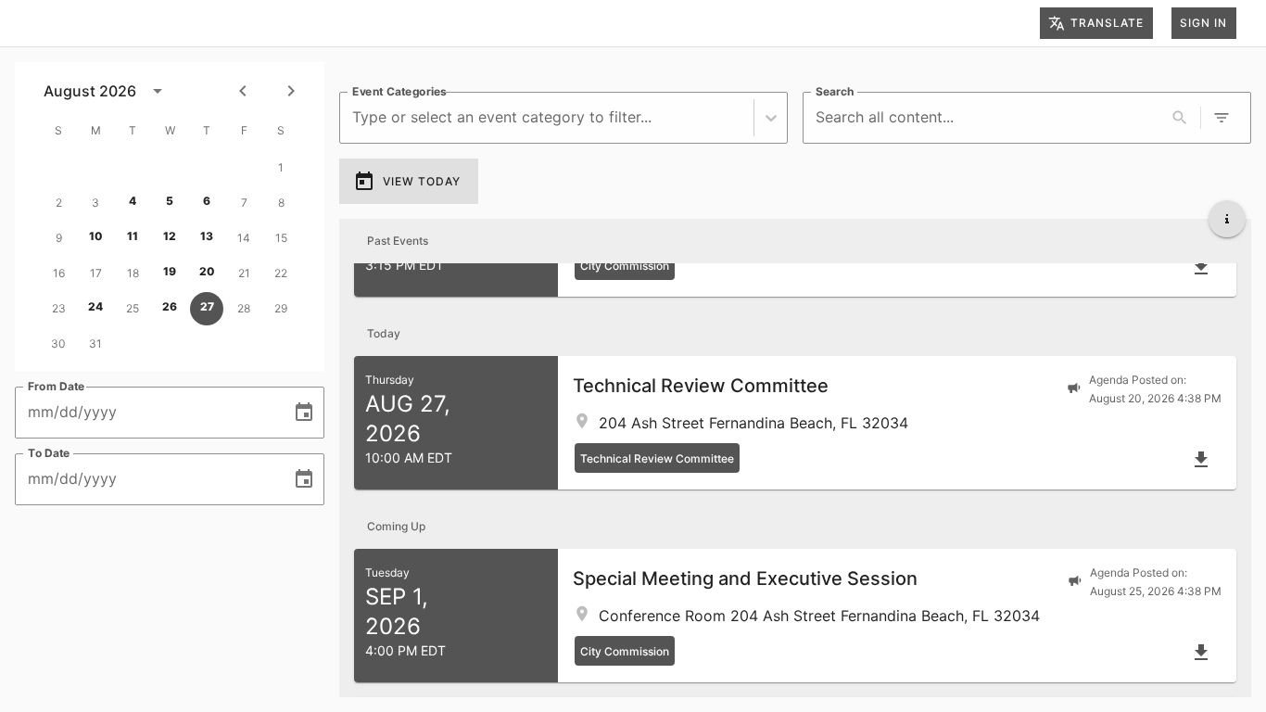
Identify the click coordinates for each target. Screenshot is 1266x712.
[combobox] (354, 117)
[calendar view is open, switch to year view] (157, 91)
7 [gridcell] (244, 203)
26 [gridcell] (169, 306)
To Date (49, 453)
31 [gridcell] (95, 343)
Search (835, 91)
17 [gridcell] (96, 273)
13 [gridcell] (206, 236)
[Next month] (291, 91)
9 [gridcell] (59, 238)
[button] (795, 423)
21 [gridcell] (244, 273)
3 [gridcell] (95, 203)
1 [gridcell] (281, 167)
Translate (1107, 23)
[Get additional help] (1227, 218)
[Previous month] (243, 91)
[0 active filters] (1221, 117)
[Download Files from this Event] (1201, 267)
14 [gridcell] (243, 238)
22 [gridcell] (280, 273)
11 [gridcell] (132, 236)
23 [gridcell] (59, 308)
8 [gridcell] (281, 203)
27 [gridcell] (207, 306)
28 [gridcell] (243, 308)
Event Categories (399, 91)
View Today (422, 181)
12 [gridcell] (169, 236)
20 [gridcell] (207, 271)
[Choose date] (304, 412)
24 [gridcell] (95, 306)
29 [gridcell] (280, 308)
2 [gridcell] (59, 203)
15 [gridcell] (281, 238)
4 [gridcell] (132, 201)
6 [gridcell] (206, 201)
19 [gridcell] (169, 271)
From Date (56, 386)
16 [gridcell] (59, 273)
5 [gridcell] (169, 201)
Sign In (1203, 23)
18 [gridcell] (133, 273)
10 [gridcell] (96, 236)
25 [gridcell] (132, 308)
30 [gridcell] (58, 343)
